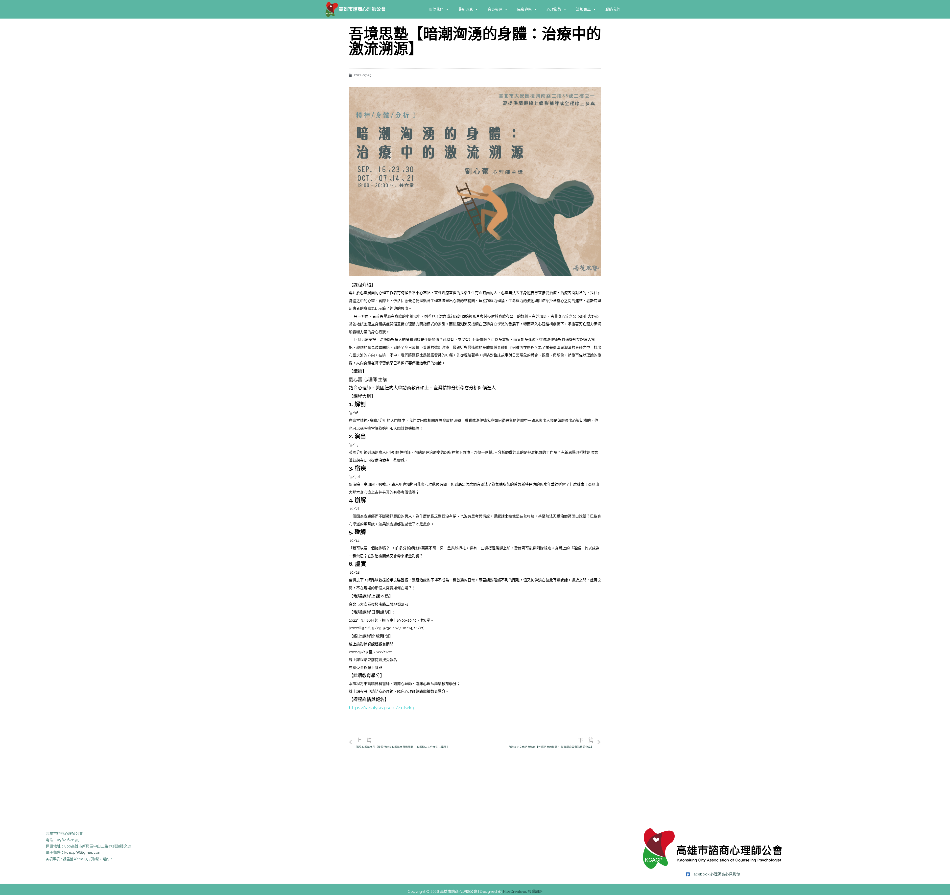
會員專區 (495, 9)
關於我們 (436, 9)
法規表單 (583, 9)
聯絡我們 (612, 9)
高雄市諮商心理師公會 (362, 9)
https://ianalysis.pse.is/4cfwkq (381, 707)
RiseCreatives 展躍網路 (523, 891)
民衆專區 (524, 9)
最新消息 (465, 9)
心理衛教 (553, 9)
